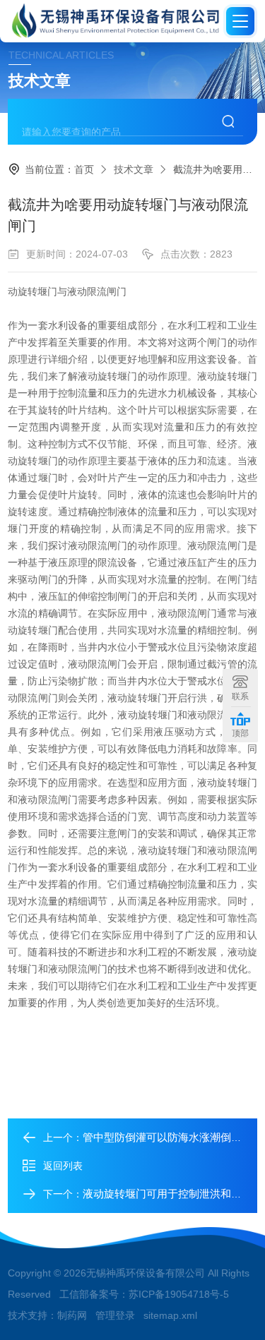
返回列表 (63, 1165)
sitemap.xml (170, 1315)
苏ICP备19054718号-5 (179, 1294)
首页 (84, 169)
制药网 (72, 1315)
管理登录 (115, 1315)
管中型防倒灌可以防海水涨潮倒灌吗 (167, 1137)
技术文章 (133, 169)
